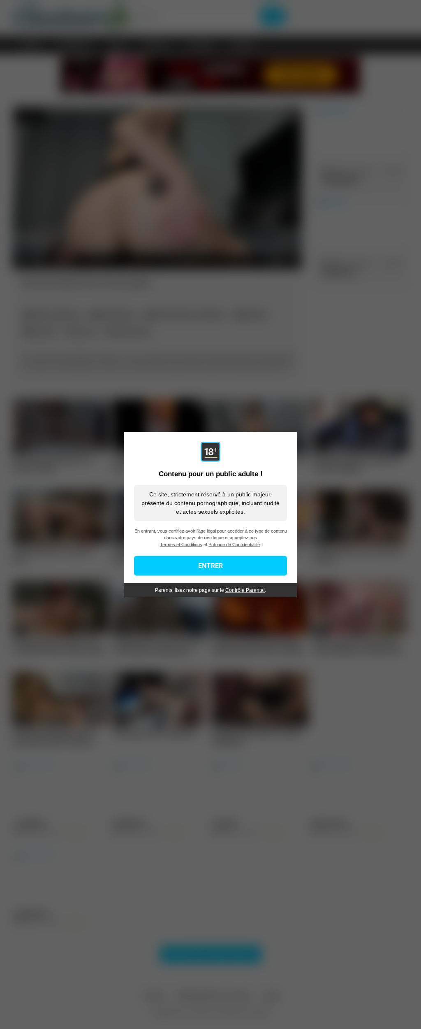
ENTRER (210, 566)
